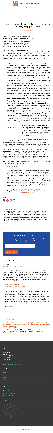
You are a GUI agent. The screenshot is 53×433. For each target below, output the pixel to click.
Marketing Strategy (8, 390)
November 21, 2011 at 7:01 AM (12, 266)
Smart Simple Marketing (26, 3)
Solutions (5, 377)
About (4, 372)
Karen (4, 264)
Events (4, 379)
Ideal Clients (17, 191)
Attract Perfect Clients (27, 189)
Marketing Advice (7, 398)
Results (4, 375)
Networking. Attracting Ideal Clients (30, 191)
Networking (37, 189)
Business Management (9, 393)
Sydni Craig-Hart (29, 192)
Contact (5, 382)
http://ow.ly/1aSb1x (8, 333)
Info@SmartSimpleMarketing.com (13, 361)
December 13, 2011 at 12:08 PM (15, 287)
